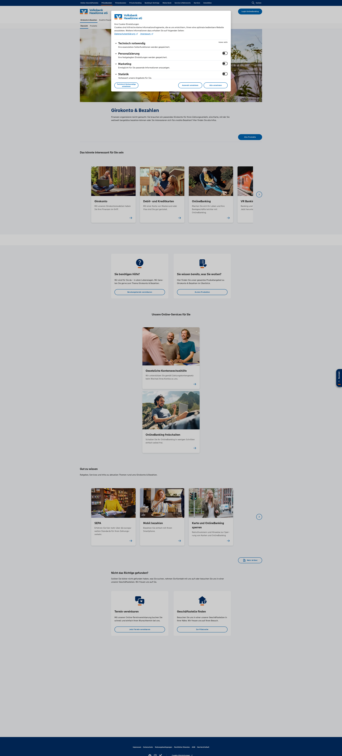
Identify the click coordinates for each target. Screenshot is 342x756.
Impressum (145, 34)
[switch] (225, 53)
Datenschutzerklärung (125, 34)
